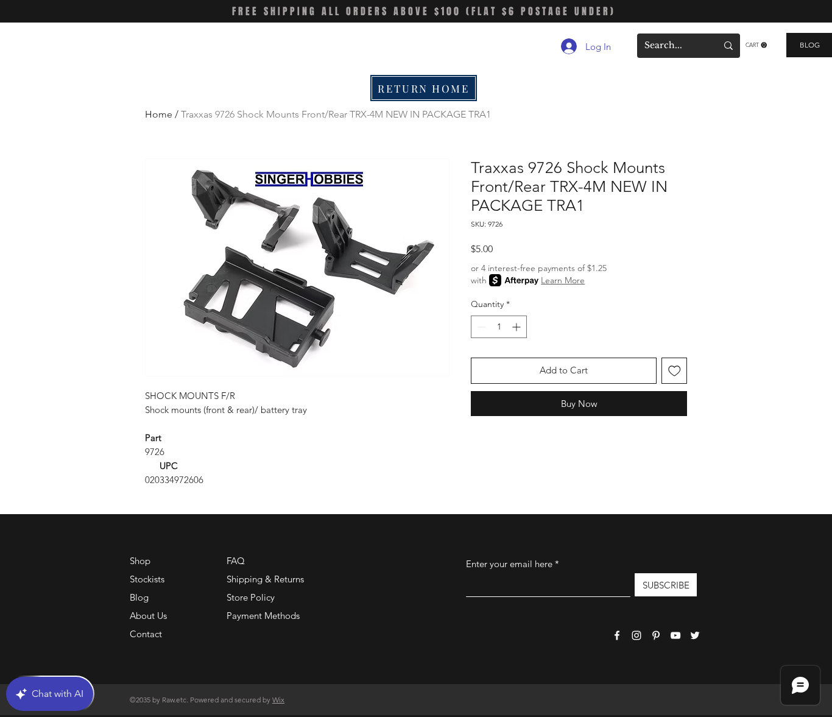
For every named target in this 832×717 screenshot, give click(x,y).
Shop (140, 561)
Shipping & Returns (265, 579)
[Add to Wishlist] (674, 371)
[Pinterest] (656, 635)
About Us (148, 615)
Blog (139, 597)
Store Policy (251, 597)
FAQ (236, 561)
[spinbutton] (499, 326)
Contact (146, 634)
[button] (756, 45)
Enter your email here (509, 563)
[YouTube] (675, 635)
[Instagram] (636, 635)
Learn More (563, 280)
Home (158, 114)
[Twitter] (695, 635)
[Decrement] (480, 326)
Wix (278, 699)
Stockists (147, 579)
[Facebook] (617, 635)
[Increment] (517, 326)
